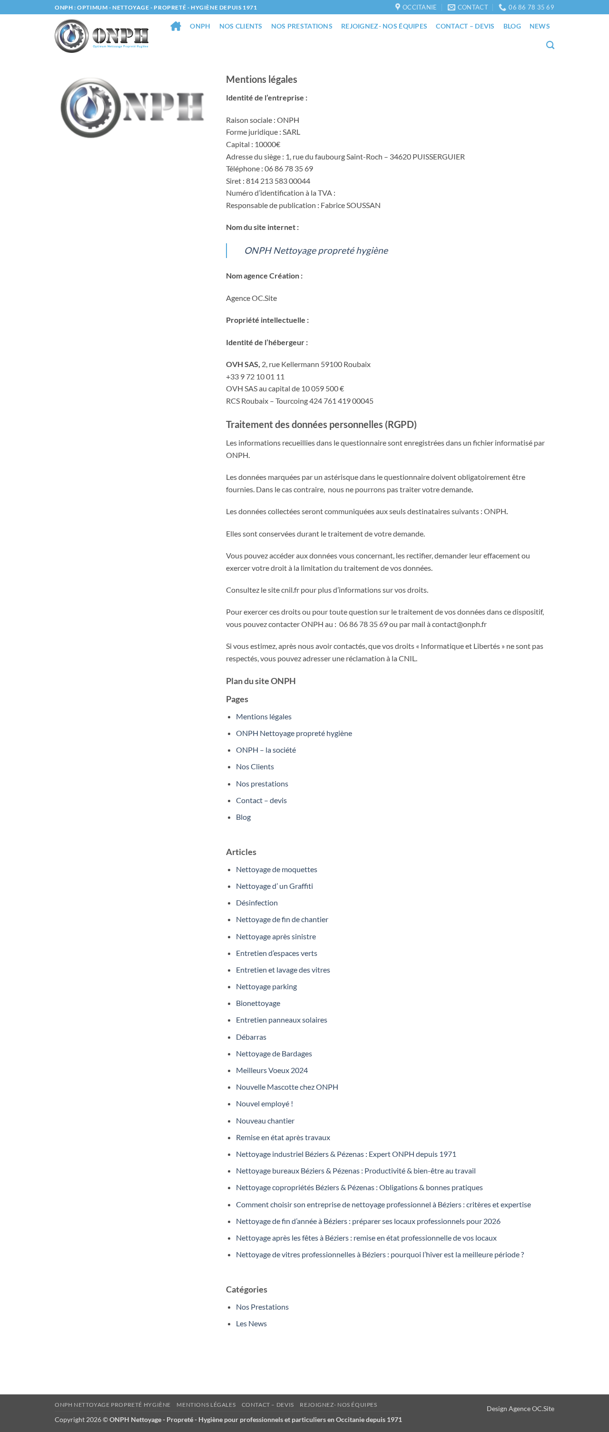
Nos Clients (241, 26)
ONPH (200, 26)
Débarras (251, 1036)
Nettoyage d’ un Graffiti (274, 885)
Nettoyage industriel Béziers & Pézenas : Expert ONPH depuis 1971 (346, 1153)
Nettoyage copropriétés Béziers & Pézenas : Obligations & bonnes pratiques (359, 1187)
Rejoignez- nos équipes (384, 26)
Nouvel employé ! (264, 1103)
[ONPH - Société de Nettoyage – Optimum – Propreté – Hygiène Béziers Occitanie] (101, 36)
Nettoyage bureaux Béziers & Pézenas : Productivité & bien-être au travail (356, 1170)
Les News (251, 1323)
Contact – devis (465, 26)
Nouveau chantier (265, 1120)
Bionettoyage (258, 1002)
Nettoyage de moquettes (276, 869)
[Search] (550, 45)
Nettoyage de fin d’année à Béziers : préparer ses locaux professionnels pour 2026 (368, 1220)
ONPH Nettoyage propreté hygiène (316, 250)
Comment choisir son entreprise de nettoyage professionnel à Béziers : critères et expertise (383, 1204)
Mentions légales (264, 716)
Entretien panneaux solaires (281, 1019)
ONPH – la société (266, 749)
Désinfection (257, 902)
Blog (512, 26)
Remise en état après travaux (283, 1137)
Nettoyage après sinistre (276, 936)
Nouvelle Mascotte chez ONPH (287, 1086)
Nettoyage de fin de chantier (282, 919)
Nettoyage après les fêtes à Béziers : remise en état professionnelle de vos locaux (366, 1237)
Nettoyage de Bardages (274, 1053)
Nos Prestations (262, 1306)
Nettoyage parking (266, 986)
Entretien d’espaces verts (276, 952)
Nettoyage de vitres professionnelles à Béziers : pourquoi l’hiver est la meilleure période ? (380, 1254)
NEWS (540, 26)
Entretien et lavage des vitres (283, 969)
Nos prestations (302, 26)
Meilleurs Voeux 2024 (272, 1069)
